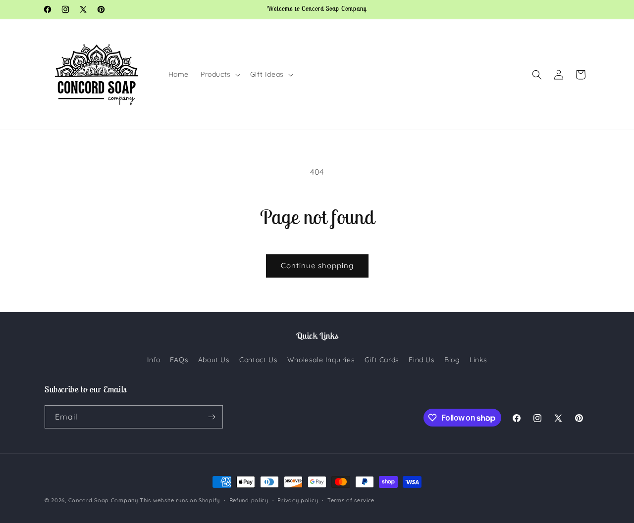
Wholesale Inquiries (321, 359)
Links (478, 359)
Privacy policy (297, 500)
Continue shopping (317, 265)
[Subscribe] (211, 416)
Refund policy (248, 500)
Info (153, 359)
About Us (214, 359)
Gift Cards (382, 359)
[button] (219, 74)
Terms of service (350, 500)
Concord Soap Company (103, 500)
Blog (452, 359)
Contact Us (258, 359)
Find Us (421, 359)
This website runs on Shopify (180, 500)
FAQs (179, 359)
